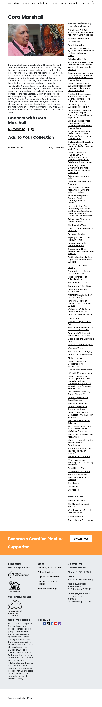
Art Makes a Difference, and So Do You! (79, 220)
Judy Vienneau (56, 147)
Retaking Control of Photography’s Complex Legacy (80, 303)
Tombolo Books (75, 516)
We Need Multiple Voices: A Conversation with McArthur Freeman (80, 429)
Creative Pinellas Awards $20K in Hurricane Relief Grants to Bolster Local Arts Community (80, 87)
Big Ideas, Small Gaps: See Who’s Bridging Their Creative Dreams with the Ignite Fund (80, 146)
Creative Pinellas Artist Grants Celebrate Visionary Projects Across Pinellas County (80, 124)
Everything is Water (77, 468)
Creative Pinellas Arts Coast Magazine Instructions (78, 364)
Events (53, 3)
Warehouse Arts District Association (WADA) (79, 511)
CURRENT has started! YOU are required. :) (81, 296)
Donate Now (81, 538)
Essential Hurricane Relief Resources (80, 183)
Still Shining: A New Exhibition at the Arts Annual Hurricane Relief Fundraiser (79, 169)
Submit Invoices (45, 572)
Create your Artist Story (79, 286)
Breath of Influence (77, 403)
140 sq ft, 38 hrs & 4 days (80, 373)
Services (86, 3)
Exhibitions (43, 3)
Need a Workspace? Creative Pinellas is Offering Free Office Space (78, 199)
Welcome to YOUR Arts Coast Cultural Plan (79, 310)
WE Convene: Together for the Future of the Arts (81, 328)
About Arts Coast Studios (80, 354)
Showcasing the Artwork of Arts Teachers (80, 272)
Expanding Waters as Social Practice (78, 398)
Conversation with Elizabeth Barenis (77, 244)
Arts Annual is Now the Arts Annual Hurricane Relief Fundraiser (79, 190)
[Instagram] (48, 623)
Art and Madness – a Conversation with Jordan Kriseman (80, 415)
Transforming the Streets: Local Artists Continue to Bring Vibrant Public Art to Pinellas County (80, 77)
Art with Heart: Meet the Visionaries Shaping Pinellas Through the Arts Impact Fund (80, 114)
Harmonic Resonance (78, 38)
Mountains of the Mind (78, 282)
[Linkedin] (52, 623)
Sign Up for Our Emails (48, 576)
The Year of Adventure (79, 456)
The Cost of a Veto (77, 225)
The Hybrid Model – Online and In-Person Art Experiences (80, 442)
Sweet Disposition (76, 45)
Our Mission (73, 483)
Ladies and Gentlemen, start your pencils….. (79, 472)
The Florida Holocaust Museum (78, 505)
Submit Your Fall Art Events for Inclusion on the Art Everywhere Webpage (81, 32)
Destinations (74, 41)
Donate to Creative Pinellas (47, 582)
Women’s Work (75, 348)
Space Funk (73, 318)
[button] (92, 2)
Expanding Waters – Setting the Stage (77, 407)
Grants (62, 3)
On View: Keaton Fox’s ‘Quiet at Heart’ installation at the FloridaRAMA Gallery (81, 52)
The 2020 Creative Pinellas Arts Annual (81, 435)
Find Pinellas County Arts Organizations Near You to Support (80, 259)
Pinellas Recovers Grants (80, 369)
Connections (74, 3)
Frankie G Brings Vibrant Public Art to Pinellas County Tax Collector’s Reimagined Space (79, 98)
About (17, 3)
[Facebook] (44, 623)
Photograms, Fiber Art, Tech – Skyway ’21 (79, 393)
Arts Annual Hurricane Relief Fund (78, 177)
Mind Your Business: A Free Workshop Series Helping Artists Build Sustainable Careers (80, 66)
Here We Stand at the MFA (81, 314)
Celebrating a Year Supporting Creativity (78, 105)
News (33, 3)
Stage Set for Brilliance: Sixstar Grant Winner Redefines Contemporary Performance (80, 135)
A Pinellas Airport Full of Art (79, 322)
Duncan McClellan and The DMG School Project (80, 334)
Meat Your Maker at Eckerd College (77, 278)
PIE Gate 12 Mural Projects (80, 344)
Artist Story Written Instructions (77, 290)
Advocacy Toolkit (76, 234)
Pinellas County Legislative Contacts (80, 229)
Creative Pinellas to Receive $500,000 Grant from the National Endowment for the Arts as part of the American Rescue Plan (79, 382)
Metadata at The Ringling (80, 351)
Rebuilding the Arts (77, 59)
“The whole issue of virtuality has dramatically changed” (80, 462)
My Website (16, 129)
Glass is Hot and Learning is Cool (81, 340)
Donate (25, 3)
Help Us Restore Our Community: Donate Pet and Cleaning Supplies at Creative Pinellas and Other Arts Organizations (80, 211)
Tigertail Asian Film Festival (81, 520)
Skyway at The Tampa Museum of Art (79, 238)
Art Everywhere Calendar (50, 567)
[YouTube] (55, 623)
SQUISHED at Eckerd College (77, 266)
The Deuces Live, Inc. (78, 500)
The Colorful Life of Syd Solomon (79, 421)
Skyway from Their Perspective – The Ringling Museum (81, 251)
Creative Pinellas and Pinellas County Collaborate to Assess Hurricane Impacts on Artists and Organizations (80, 157)
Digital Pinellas (75, 358)
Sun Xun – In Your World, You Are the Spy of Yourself (79, 451)
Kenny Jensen (16, 147)
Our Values (73, 486)
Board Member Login (48, 588)
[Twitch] (59, 623)
